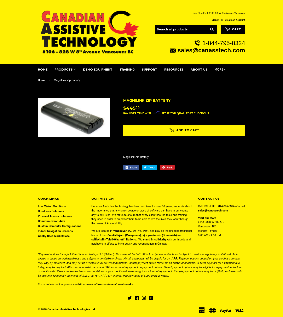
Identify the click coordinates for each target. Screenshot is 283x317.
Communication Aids (51, 221)
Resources (174, 69)
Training (127, 69)
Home (42, 69)
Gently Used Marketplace (54, 236)
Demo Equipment (97, 69)
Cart (236, 29)
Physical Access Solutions (55, 216)
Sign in (215, 19)
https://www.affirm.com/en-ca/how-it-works (105, 284)
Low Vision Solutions (52, 206)
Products (64, 69)
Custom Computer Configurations (59, 226)
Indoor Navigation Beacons (55, 231)
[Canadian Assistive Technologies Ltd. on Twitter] (130, 298)
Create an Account (235, 19)
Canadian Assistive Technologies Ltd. (71, 309)
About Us (199, 69)
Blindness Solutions (51, 211)
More (219, 69)
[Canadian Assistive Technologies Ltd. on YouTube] (151, 298)
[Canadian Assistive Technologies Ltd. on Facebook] (137, 298)
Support (149, 69)
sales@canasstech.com (211, 50)
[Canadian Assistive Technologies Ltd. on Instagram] (144, 298)
